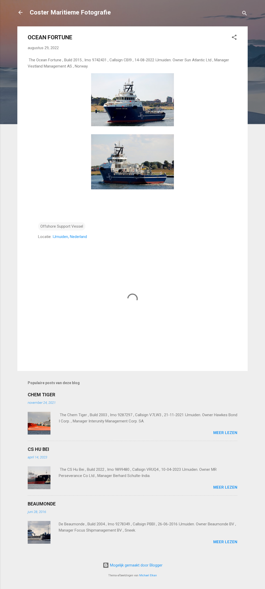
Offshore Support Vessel (61, 226)
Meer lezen (225, 432)
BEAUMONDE (42, 503)
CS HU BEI (38, 449)
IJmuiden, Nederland (70, 236)
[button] (234, 38)
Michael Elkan (148, 575)
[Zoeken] (244, 14)
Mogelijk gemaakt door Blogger (136, 565)
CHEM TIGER (41, 394)
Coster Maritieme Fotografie (70, 12)
